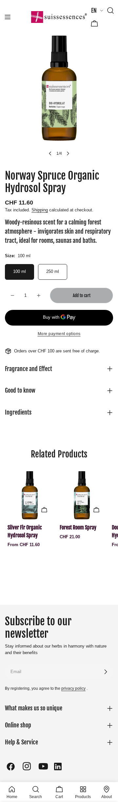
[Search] (110, 10)
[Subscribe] (105, 672)
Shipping (39, 209)
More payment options (59, 333)
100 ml (19, 271)
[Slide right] (68, 153)
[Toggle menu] (7, 17)
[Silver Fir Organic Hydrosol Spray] (29, 495)
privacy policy (73, 688)
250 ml (52, 271)
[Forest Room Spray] (82, 495)
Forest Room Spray (78, 527)
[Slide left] (50, 153)
